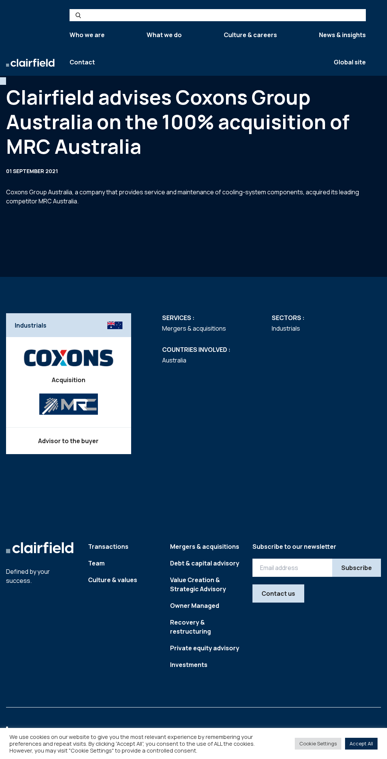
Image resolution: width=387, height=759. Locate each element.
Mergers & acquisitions (204, 546)
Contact (82, 62)
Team (96, 563)
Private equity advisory (204, 648)
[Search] (78, 15)
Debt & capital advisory (204, 563)
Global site (350, 62)
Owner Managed (194, 605)
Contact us (278, 593)
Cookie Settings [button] (318, 743)
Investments (188, 665)
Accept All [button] (361, 743)
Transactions (108, 546)
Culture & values (112, 580)
